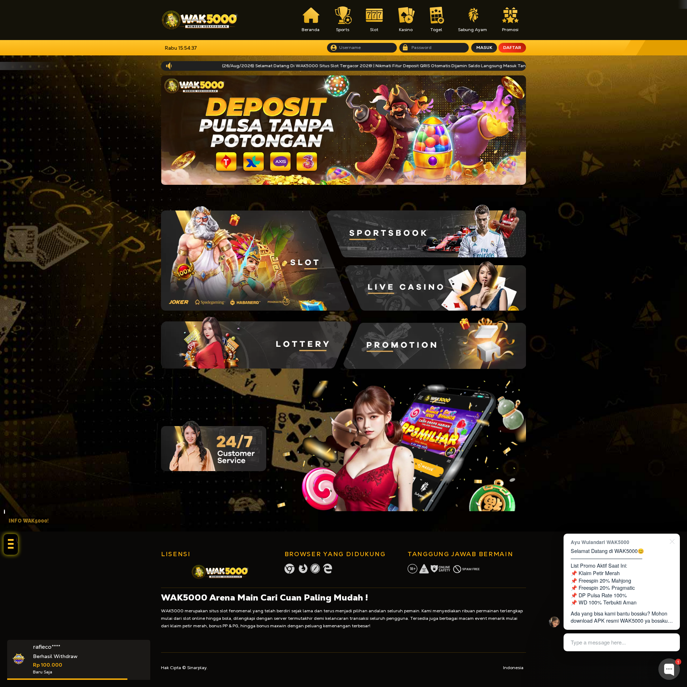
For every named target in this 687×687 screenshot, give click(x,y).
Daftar (512, 47)
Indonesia (513, 668)
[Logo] (200, 20)
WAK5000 (172, 611)
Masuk (484, 47)
